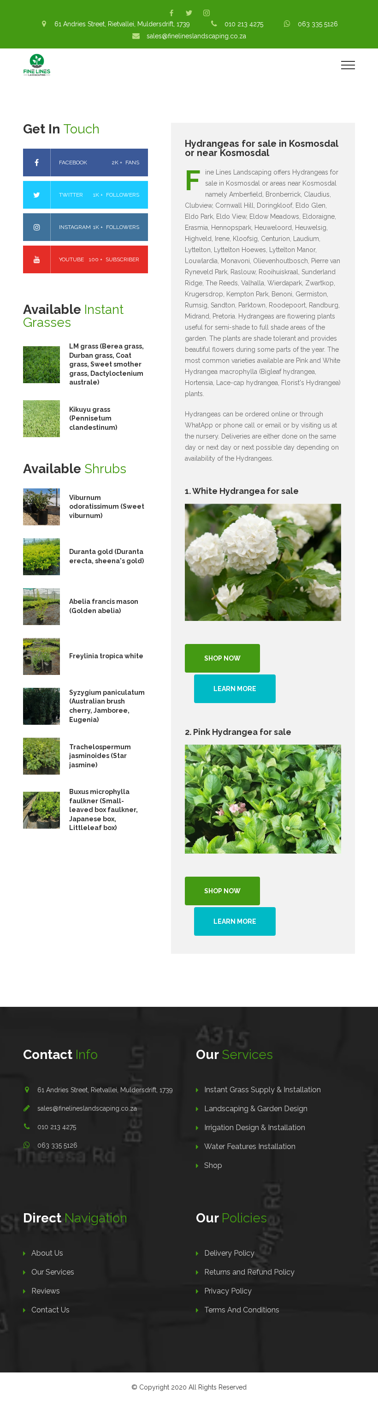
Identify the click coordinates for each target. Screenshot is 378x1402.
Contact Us (50, 1310)
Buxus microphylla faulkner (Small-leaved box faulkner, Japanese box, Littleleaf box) (103, 809)
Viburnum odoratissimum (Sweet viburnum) (106, 506)
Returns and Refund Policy (249, 1272)
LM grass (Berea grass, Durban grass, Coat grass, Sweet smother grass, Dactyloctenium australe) (106, 364)
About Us (47, 1253)
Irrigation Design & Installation (254, 1127)
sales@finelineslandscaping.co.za (87, 1108)
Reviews (45, 1291)
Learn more (234, 688)
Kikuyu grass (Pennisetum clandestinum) (93, 418)
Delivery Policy (229, 1253)
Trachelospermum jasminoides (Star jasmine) (100, 756)
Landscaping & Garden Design (255, 1108)
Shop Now (222, 658)
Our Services (52, 1272)
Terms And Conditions (241, 1310)
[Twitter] (189, 13)
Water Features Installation (249, 1146)
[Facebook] (171, 13)
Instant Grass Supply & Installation (262, 1089)
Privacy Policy (228, 1291)
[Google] (206, 13)
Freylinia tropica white (106, 656)
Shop (213, 1165)
